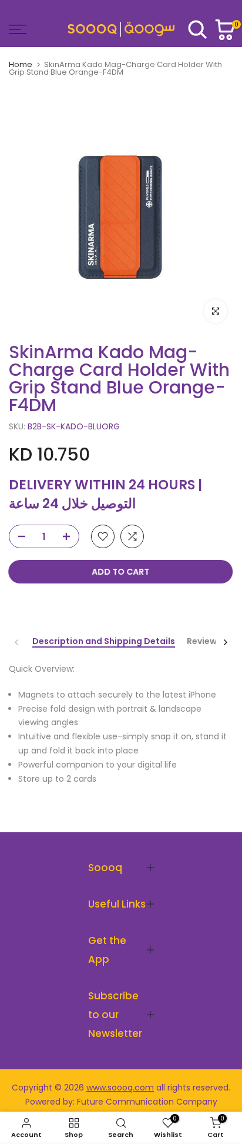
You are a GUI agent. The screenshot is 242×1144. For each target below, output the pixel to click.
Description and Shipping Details (103, 641)
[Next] (225, 642)
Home (20, 64)
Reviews (204, 641)
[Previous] (17, 642)
